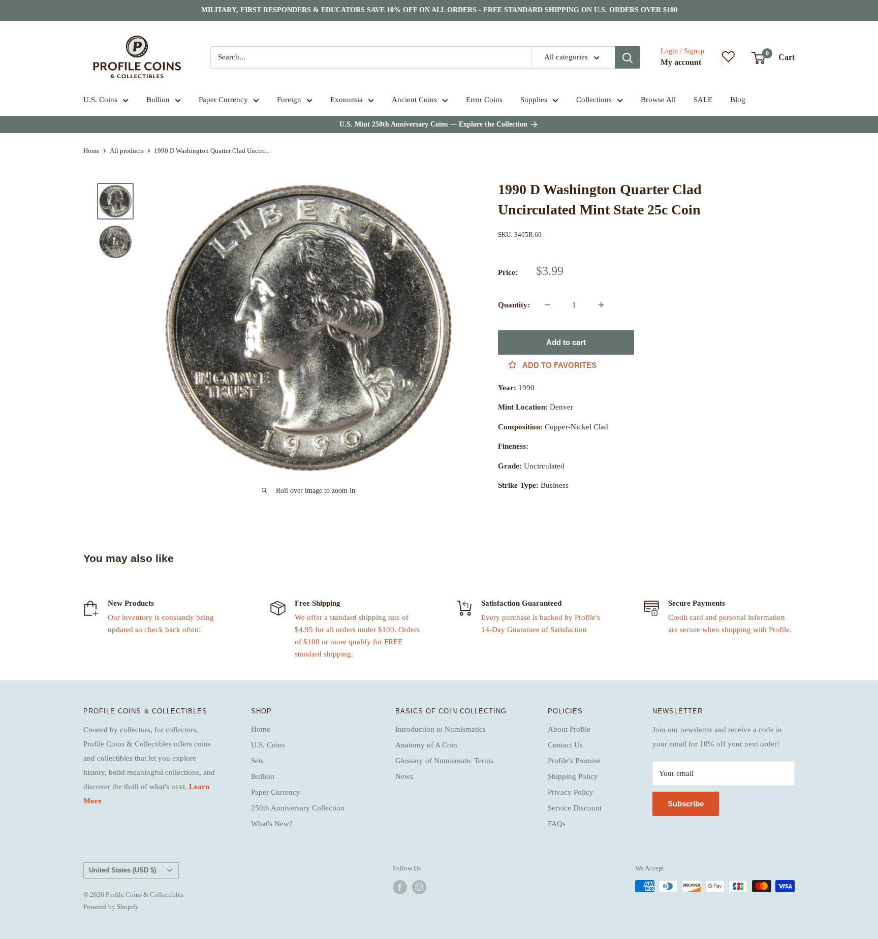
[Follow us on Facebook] (400, 887)
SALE (703, 100)
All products (127, 150)
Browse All (658, 100)
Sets (257, 761)
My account (681, 62)
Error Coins (484, 100)
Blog (737, 100)
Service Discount (575, 808)
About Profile (569, 729)
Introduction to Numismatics (440, 729)
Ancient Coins (414, 100)
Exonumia (346, 100)
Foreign (289, 100)
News (404, 776)
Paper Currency (223, 100)
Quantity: (514, 305)
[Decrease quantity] (547, 305)
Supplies (533, 100)
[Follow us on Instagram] (419, 887)
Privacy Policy (570, 792)
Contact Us (565, 745)
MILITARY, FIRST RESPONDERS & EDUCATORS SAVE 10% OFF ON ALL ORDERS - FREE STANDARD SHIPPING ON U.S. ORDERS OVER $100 (439, 10)
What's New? (272, 824)
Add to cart (566, 342)
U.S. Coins (100, 100)
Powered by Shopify (111, 907)
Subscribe (686, 803)
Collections (594, 100)
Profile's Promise (574, 761)
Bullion (158, 100)
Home (91, 150)
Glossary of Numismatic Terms (444, 761)
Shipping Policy (573, 776)
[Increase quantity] (601, 305)
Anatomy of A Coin (426, 745)
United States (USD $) (122, 870)
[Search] (627, 57)
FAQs (557, 824)
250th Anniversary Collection (297, 808)
